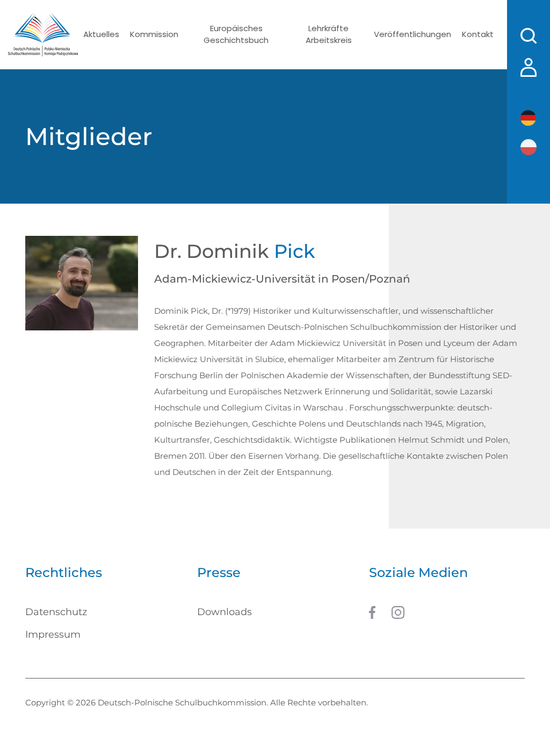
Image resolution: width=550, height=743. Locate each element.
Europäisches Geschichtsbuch (236, 34)
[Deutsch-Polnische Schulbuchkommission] (43, 34)
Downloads (224, 612)
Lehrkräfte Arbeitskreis (329, 34)
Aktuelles (101, 34)
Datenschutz (56, 612)
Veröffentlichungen (412, 34)
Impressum (53, 634)
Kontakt (478, 34)
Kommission (154, 34)
